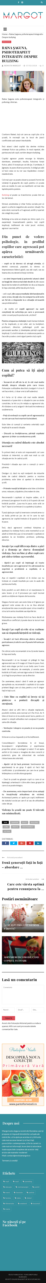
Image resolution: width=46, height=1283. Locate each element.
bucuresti (36, 1203)
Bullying (5, 195)
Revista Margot (12, 66)
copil (6, 827)
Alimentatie (9, 1203)
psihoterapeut (27, 827)
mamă (7, 1192)
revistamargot (23, 1187)
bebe (19, 1198)
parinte (15, 827)
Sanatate (19, 1192)
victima (7, 831)
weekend (23, 1203)
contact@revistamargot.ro (18, 1155)
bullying (34, 822)
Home (4, 34)
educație (8, 1187)
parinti (36, 1187)
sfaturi (29, 1198)
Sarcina (8, 1198)
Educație (6, 42)
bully (24, 822)
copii (17, 1181)
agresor (15, 822)
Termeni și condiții (10, 1160)
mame (7, 1209)
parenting (28, 1181)
